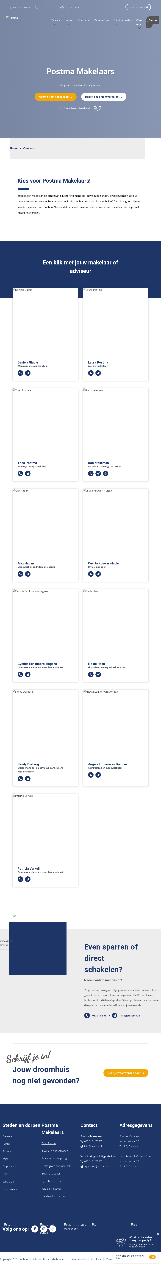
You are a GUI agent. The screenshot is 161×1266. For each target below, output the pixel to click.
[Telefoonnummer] (20, 373)
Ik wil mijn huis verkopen (55, 1151)
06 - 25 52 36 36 (21, 7)
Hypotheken (83, 20)
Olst (5, 1174)
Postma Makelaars (53, 1128)
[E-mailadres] (28, 373)
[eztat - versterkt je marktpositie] (75, 1229)
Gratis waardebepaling (54, 1158)
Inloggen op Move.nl (137, 7)
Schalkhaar (9, 1181)
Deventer (8, 1136)
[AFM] (109, 1229)
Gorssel (7, 1151)
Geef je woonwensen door (124, 1073)
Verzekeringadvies (52, 1188)
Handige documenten (54, 1196)
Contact (154, 20)
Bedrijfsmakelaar (51, 1173)
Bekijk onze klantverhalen (102, 96)
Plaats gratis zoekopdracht (56, 1166)
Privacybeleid (78, 1259)
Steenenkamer (11, 1189)
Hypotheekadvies (51, 1181)
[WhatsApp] (105, 473)
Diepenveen (9, 1166)
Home (14, 148)
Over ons (139, 22)
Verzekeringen (102, 20)
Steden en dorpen (21, 1125)
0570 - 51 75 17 (101, 1015)
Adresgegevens (136, 1125)
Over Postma (49, 1143)
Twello (6, 1144)
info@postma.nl (130, 1015)
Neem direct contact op (54, 96)
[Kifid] (142, 1229)
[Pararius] (19, 1229)
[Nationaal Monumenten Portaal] (49, 1229)
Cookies (96, 1259)
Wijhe (5, 1159)
